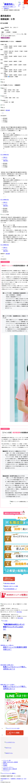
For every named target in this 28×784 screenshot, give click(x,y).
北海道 (6, 46)
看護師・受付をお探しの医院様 (10, 762)
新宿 (14, 90)
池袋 (17, 90)
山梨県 (6, 56)
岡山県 (15, 70)
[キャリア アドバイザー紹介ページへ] (14, 579)
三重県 (20, 61)
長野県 (15, 56)
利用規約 (5, 765)
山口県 (24, 70)
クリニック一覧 (6, 760)
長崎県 (15, 75)
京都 (14, 98)
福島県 (10, 48)
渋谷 (9, 91)
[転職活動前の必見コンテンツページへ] (14, 626)
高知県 (20, 71)
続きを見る (19, 612)
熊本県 (20, 75)
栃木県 (6, 53)
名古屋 (6, 102)
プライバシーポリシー (8, 767)
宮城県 (20, 46)
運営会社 (5, 764)
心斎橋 (6, 98)
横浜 (5, 91)
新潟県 (10, 56)
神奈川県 (11, 51)
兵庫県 (10, 65)
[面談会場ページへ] (14, 583)
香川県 (10, 71)
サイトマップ (6, 770)
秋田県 (24, 46)
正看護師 (8, 32)
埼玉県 (16, 51)
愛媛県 (15, 71)
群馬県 (10, 53)
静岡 (13, 102)
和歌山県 (6, 66)
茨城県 (25, 51)
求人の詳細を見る (5, 154)
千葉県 (21, 51)
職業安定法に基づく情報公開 (10, 769)
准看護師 (15, 32)
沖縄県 (16, 76)
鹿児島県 (11, 76)
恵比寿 (18, 91)
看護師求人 (6, 8)
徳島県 (6, 71)
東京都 (6, 51)
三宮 (17, 98)
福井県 (6, 58)
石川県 (24, 56)
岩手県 (15, 46)
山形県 (6, 48)
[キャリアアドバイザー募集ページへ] (14, 773)
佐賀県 (10, 75)
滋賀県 (20, 65)
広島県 (20, 70)
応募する (5, 157)
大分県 (24, 75)
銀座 (5, 90)
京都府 (15, 65)
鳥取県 (6, 70)
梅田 (10, 98)
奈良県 (24, 65)
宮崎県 (6, 76)
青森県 (10, 46)
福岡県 (6, 75)
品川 (5, 93)
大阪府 (6, 65)
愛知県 (6, 61)
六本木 (13, 91)
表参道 (9, 90)
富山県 (20, 56)
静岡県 (15, 61)
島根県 (10, 70)
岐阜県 (10, 61)
